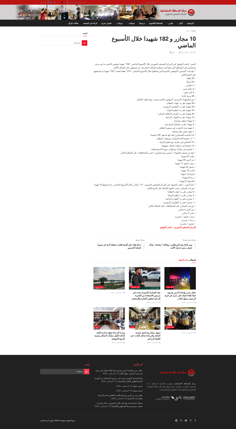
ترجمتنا (142, 23)
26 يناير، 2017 (190, 52)
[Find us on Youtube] (58, 2)
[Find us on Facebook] (65, 2)
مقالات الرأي (73, 23)
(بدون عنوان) (137, 386)
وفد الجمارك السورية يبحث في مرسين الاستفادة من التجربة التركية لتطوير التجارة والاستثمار (146, 295)
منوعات (132, 23)
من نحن (193, 2)
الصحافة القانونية (156, 23)
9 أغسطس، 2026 (153, 342)
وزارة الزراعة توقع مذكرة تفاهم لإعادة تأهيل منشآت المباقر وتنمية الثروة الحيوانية (110, 335)
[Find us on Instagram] (54, 2)
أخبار (181, 23)
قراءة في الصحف (90, 23)
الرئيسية (190, 23)
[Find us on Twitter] (62, 2)
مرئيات (120, 23)
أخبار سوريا (170, 287)
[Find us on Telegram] (51, 2)
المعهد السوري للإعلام (167, 2)
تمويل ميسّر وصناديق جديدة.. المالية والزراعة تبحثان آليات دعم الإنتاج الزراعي (145, 335)
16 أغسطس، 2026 (188, 302)
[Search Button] (41, 23)
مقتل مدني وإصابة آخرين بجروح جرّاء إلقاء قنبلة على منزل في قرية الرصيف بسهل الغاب (180, 295)
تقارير (170, 23)
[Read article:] (109, 278)
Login (42, 2)
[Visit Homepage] (178, 12)
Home (193, 31)
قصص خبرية (106, 23)
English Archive (151, 2)
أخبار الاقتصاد (135, 287)
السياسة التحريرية (183, 2)
